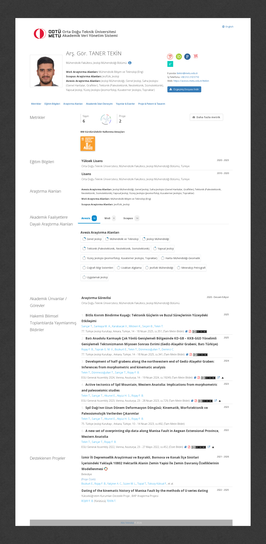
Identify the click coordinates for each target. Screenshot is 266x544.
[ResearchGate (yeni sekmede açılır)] (170, 64)
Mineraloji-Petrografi (193, 267)
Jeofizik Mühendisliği (161, 267)
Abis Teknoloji (127, 522)
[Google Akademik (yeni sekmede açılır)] (170, 56)
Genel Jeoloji (94, 239)
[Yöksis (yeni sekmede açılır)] (196, 56)
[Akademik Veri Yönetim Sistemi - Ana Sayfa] (47, 33)
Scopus (130, 218)
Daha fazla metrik (208, 117)
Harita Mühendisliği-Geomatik (182, 258)
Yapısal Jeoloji (166, 248)
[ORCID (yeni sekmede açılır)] (179, 56)
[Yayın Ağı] (106, 119)
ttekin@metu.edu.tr (187, 73)
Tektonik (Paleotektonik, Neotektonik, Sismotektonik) (118, 248)
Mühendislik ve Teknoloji (124, 239)
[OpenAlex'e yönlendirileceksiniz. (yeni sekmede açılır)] (222, 377)
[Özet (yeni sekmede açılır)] (186, 331)
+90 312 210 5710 (190, 77)
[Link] (218, 377)
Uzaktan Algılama (131, 267)
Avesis (88, 218)
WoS (109, 218)
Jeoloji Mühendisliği (158, 239)
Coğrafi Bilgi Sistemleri (100, 267)
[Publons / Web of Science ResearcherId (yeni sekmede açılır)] (187, 56)
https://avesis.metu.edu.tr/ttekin (191, 80)
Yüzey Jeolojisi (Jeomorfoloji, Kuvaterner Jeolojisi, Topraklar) (122, 258)
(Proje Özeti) (88, 479)
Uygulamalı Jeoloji (97, 277)
